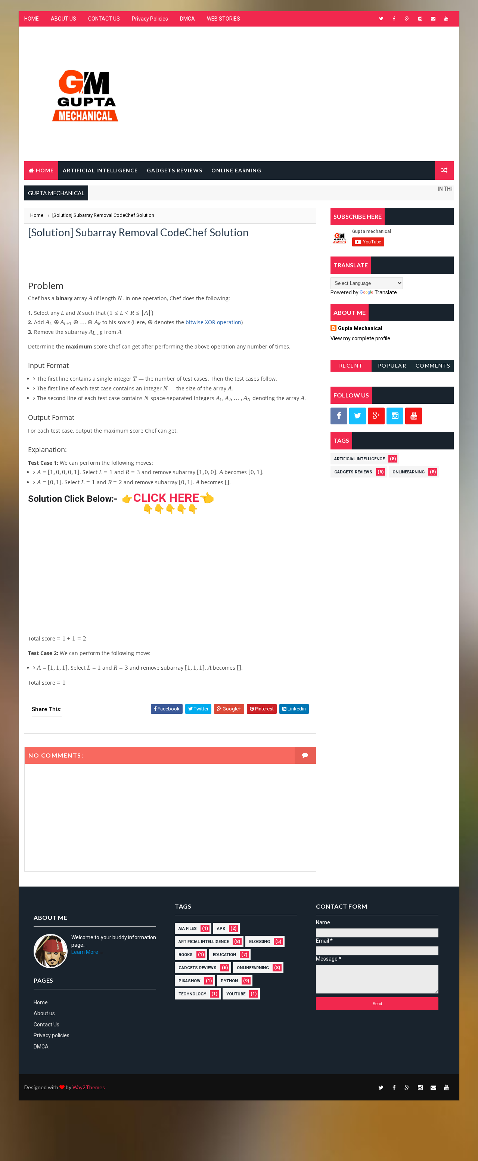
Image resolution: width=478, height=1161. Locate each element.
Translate (386, 292)
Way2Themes (88, 1087)
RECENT (351, 365)
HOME (31, 19)
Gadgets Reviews (353, 472)
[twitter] (381, 18)
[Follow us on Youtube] (413, 416)
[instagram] (420, 18)
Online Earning (236, 170)
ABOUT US (63, 19)
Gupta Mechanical (360, 328)
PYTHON (229, 981)
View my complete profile (360, 338)
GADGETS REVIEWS (174, 170)
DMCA (187, 19)
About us (44, 1013)
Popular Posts (392, 367)
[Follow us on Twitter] (357, 416)
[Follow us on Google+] (376, 416)
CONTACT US (104, 19)
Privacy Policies (150, 19)
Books (186, 954)
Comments (433, 365)
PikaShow (190, 981)
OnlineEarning (408, 472)
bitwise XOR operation (213, 322)
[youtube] (446, 18)
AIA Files (188, 928)
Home (45, 170)
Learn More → (88, 952)
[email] (433, 18)
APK (221, 928)
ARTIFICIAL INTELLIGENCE (100, 170)
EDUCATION (224, 954)
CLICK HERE (166, 498)
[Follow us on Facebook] (338, 416)
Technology (192, 994)
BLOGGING (259, 941)
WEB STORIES (223, 19)
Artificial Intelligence (359, 459)
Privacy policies (51, 1035)
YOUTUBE (235, 994)
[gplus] (407, 18)
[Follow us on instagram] (395, 416)
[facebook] (394, 18)
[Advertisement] (317, 87)
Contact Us (46, 1025)
